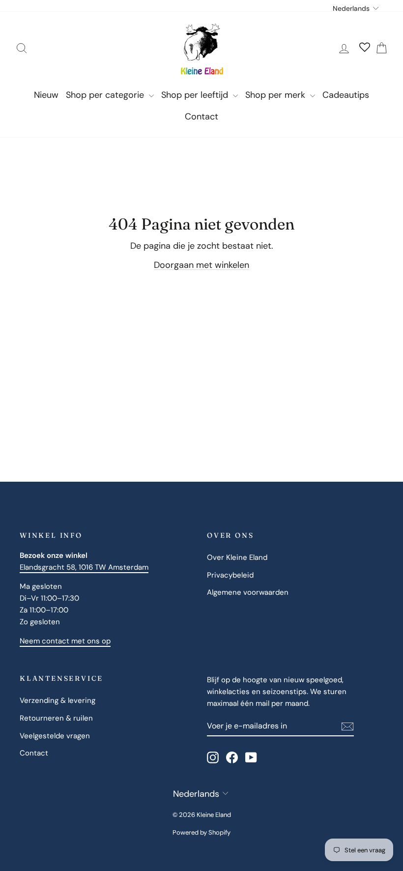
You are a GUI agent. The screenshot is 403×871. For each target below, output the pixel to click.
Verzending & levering (57, 700)
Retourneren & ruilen (56, 718)
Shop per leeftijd (195, 95)
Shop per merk (276, 95)
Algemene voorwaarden (247, 592)
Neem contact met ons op (65, 641)
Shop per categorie (106, 95)
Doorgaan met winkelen (201, 265)
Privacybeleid (230, 575)
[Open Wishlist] (364, 48)
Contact (201, 116)
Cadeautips (345, 95)
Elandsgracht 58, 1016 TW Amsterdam (84, 567)
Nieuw (46, 95)
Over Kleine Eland (237, 557)
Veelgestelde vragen (55, 736)
